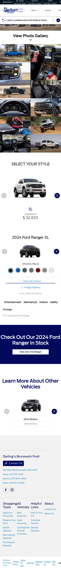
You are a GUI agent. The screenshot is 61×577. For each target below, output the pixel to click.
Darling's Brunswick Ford (7, 563)
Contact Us (15, 463)
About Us (49, 513)
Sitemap (30, 563)
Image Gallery (32, 287)
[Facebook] (6, 490)
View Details (30, 424)
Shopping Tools (10, 505)
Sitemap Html (39, 562)
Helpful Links (36, 505)
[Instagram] (12, 490)
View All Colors (31, 281)
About (49, 503)
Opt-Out (54, 562)
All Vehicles (23, 505)
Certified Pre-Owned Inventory (23, 530)
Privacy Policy (16, 562)
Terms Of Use (22, 563)
